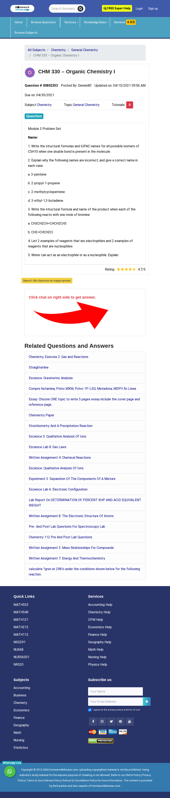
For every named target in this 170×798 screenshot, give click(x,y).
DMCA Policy (133, 775)
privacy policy (115, 709)
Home (19, 22)
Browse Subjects (26, 32)
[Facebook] (93, 721)
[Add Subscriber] (147, 701)
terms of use (133, 709)
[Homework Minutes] (22, 8)
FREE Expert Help (118, 8)
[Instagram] (102, 721)
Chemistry (44, 105)
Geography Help (99, 642)
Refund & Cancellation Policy (80, 780)
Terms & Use (34, 780)
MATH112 (20, 635)
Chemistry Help (99, 612)
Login (139, 8)
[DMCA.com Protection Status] (100, 741)
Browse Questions (43, 22)
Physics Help (97, 664)
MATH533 (20, 605)
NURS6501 (21, 657)
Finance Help (97, 635)
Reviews (124, 22)
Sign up (153, 8)
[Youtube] (120, 721)
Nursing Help (97, 657)
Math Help (95, 650)
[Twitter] (111, 721)
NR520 (18, 664)
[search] (80, 9)
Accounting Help (100, 605)
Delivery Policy (52, 780)
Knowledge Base (95, 22)
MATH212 (20, 627)
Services (70, 22)
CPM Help (95, 620)
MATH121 (20, 620)
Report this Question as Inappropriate (46, 280)
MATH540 (20, 612)
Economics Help (100, 627)
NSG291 (19, 642)
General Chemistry (86, 105)
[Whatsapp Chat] (10, 771)
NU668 (18, 650)
